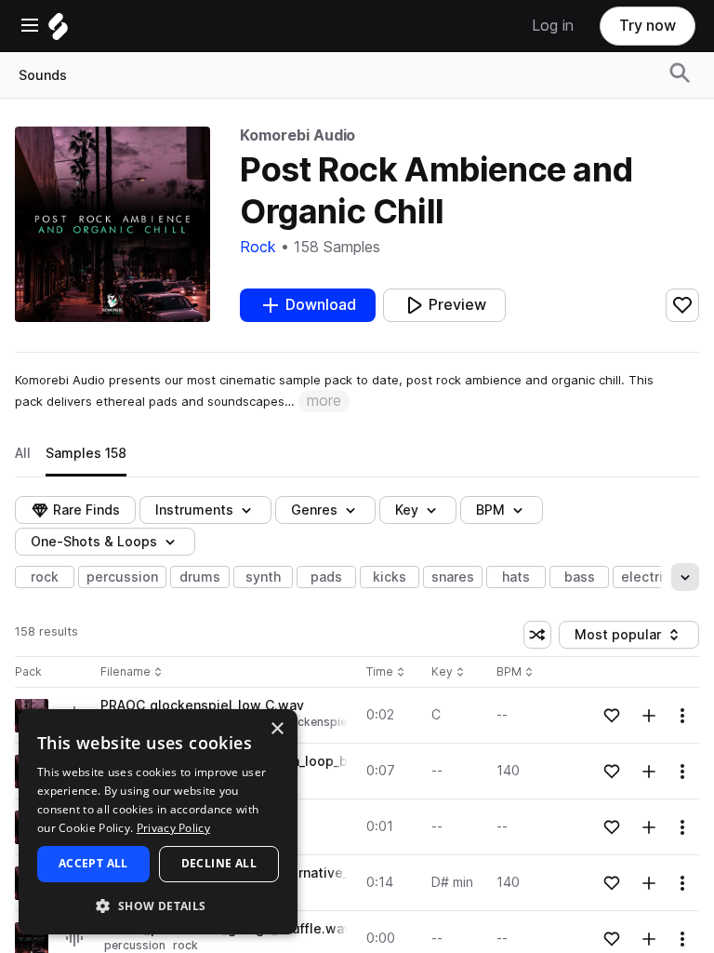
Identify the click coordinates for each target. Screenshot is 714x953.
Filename (125, 672)
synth (263, 577)
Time (385, 672)
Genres (314, 510)
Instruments (194, 510)
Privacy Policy (173, 828)
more (324, 400)
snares (452, 577)
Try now (647, 25)
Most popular (625, 638)
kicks (389, 577)
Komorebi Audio (297, 135)
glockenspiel (315, 722)
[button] (158, 905)
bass (579, 577)
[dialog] (158, 821)
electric (645, 577)
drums (199, 577)
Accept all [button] (93, 863)
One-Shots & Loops (94, 541)
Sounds (43, 75)
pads (326, 577)
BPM (490, 510)
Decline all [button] (219, 863)
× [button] (277, 729)
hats (516, 577)
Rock (258, 247)
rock (45, 577)
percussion (122, 577)
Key (449, 672)
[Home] (58, 31)
